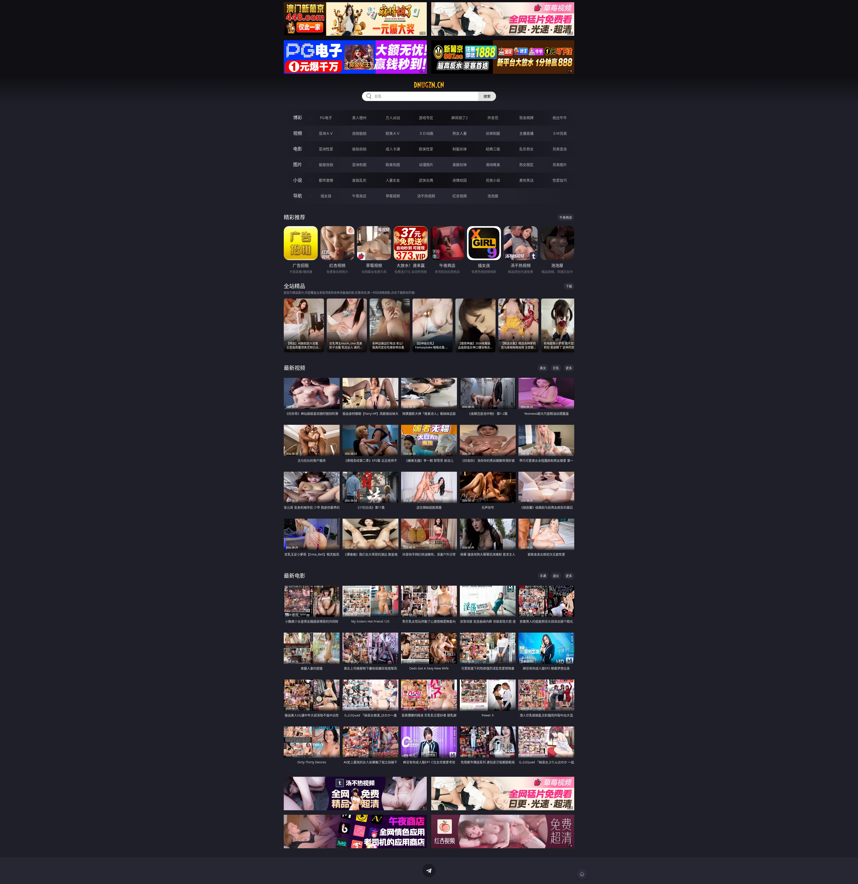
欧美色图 (393, 164)
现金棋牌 (526, 117)
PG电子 (326, 117)
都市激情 (326, 180)
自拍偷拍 (359, 133)
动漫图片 (426, 164)
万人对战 (393, 117)
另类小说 (493, 180)
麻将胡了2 (459, 117)
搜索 (487, 96)
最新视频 (294, 367)
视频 (297, 133)
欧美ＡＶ (393, 133)
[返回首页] (581, 874)
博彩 (297, 118)
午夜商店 (359, 196)
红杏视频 (459, 196)
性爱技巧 (560, 180)
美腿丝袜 (459, 164)
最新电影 (294, 575)
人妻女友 (393, 180)
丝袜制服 (493, 133)
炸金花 (493, 117)
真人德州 (359, 117)
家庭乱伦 (359, 180)
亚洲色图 (359, 164)
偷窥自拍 (326, 164)
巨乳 (556, 368)
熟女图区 (526, 164)
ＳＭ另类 (560, 133)
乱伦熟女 (526, 149)
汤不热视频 (426, 196)
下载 (569, 286)
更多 (569, 368)
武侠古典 (426, 180)
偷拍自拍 (359, 149)
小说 (297, 180)
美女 (543, 368)
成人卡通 (393, 149)
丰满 (543, 576)
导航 (297, 196)
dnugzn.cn (429, 84)
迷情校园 (459, 180)
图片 (297, 165)
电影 (297, 149)
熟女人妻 (459, 133)
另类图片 (560, 164)
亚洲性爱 (326, 149)
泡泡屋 (493, 196)
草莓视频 (393, 196)
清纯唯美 (493, 164)
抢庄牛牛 (560, 117)
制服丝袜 (459, 149)
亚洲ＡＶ (326, 133)
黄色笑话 (526, 180)
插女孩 (326, 196)
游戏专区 (426, 117)
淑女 (556, 576)
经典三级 (493, 149)
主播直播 (526, 133)
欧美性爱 (426, 149)
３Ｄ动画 (426, 133)
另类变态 (560, 149)
